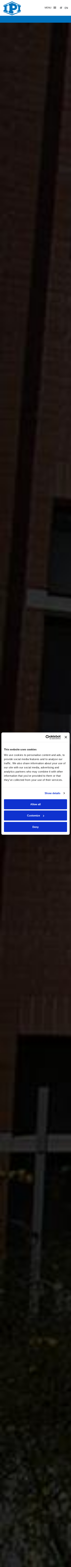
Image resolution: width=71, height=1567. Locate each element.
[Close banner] (66, 737)
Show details (52, 793)
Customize (33, 815)
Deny (35, 826)
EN (66, 8)
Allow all (35, 804)
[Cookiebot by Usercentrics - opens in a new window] (46, 737)
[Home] (12, 8)
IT (61, 8)
